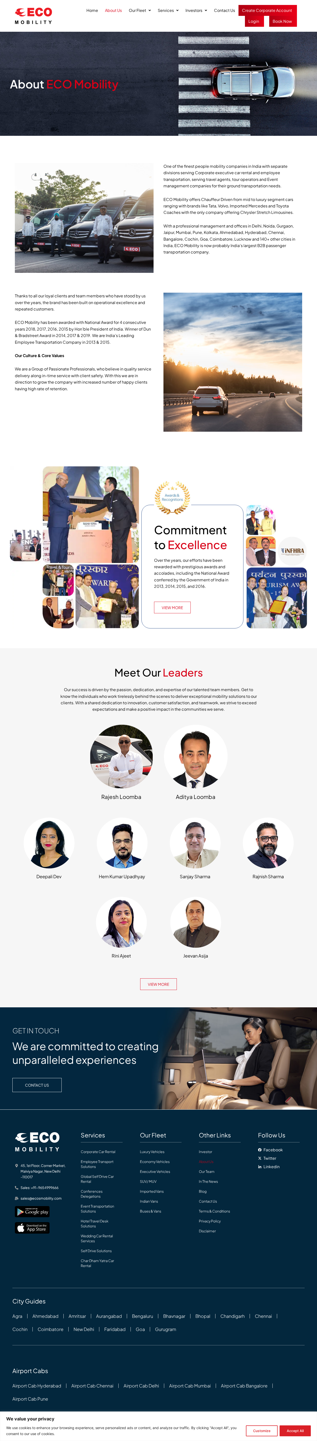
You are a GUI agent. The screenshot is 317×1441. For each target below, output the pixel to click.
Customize (261, 1431)
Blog (203, 1191)
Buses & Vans (150, 1211)
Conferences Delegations (92, 1193)
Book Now (282, 21)
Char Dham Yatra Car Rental (97, 1263)
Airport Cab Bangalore (244, 1386)
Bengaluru (142, 1316)
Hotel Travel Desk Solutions (94, 1223)
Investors (193, 10)
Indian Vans (149, 1201)
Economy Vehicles (155, 1161)
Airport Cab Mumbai (190, 1386)
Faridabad (115, 1329)
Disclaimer (207, 1231)
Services (166, 10)
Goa (140, 1329)
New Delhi (84, 1329)
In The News (208, 1181)
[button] (139, 10)
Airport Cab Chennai (92, 1386)
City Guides (29, 1301)
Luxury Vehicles (152, 1151)
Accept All (295, 1431)
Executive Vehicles (155, 1171)
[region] (158, 1426)
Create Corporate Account (267, 10)
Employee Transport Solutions (97, 1164)
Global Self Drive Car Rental (97, 1179)
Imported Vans (152, 1191)
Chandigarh (232, 1316)
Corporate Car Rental (98, 1151)
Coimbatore (50, 1329)
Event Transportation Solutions (97, 1208)
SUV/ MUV (148, 1181)
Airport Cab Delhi (141, 1386)
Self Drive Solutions (96, 1250)
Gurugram (165, 1329)
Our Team (206, 1171)
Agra (17, 1316)
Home (92, 10)
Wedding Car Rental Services (97, 1238)
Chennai (263, 1316)
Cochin (19, 1329)
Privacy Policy (210, 1221)
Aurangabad (109, 1316)
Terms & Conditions (214, 1211)
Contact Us (224, 10)
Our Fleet (137, 10)
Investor (205, 1151)
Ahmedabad (45, 1316)
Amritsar (77, 1316)
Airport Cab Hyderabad (36, 1386)
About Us (113, 10)
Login (253, 21)
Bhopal (202, 1316)
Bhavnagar (174, 1316)
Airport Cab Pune (30, 1399)
